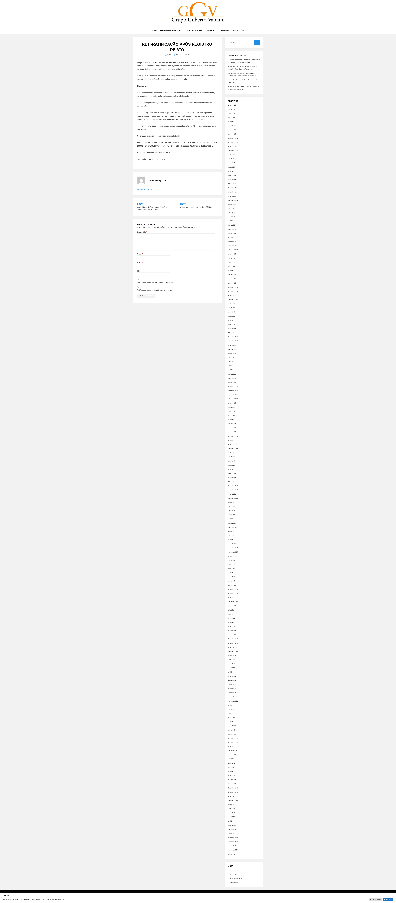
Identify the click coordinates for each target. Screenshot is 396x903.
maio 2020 (231, 415)
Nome (140, 254)
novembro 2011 (233, 742)
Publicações (238, 30)
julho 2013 (231, 659)
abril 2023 (231, 270)
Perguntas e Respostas (170, 30)
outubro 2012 (232, 697)
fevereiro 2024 (232, 229)
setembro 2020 (233, 399)
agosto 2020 (232, 403)
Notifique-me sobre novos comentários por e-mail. (155, 282)
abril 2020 (231, 419)
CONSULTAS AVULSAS (193, 30)
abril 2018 (231, 519)
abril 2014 (231, 622)
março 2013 (232, 676)
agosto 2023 (232, 254)
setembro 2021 (233, 349)
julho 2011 (231, 759)
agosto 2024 (232, 204)
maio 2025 (231, 167)
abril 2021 (231, 370)
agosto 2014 (232, 606)
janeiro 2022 (232, 332)
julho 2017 (231, 535)
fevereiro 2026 (232, 130)
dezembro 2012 (233, 688)
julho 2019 (231, 457)
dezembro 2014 (233, 589)
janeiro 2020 (232, 432)
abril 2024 (231, 221)
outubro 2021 (232, 345)
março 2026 (232, 126)
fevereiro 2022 (232, 328)
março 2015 (232, 577)
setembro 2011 (233, 751)
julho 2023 (231, 258)
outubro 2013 (232, 647)
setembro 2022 (233, 299)
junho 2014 (231, 614)
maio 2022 (231, 316)
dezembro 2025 (233, 138)
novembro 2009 (233, 842)
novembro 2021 (233, 341)
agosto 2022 (232, 304)
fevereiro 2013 (232, 680)
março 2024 (232, 225)
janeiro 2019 (232, 481)
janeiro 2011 (232, 784)
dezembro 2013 (233, 639)
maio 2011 (231, 767)
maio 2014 (231, 618)
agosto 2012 (232, 705)
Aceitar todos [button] (388, 899)
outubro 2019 (232, 444)
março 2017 (232, 544)
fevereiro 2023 (232, 279)
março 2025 (232, 175)
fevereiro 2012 (232, 730)
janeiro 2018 (232, 531)
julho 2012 (231, 709)
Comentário (142, 232)
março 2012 (232, 726)
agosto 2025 (232, 155)
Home (154, 30)
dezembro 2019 (233, 436)
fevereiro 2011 (232, 779)
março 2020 (232, 424)
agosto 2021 (232, 353)
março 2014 (232, 626)
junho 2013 (231, 664)
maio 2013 (231, 668)
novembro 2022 (233, 291)
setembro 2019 (233, 448)
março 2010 (232, 825)
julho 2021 (231, 357)
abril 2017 (231, 539)
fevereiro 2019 (232, 477)
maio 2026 (231, 117)
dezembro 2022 (233, 287)
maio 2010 (231, 817)
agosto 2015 (232, 556)
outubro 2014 (232, 597)
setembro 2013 (233, 651)
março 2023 (232, 274)
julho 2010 (231, 808)
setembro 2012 (233, 701)
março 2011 (232, 775)
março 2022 (232, 324)
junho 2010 (231, 813)
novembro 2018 (233, 490)
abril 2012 (231, 722)
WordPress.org (233, 882)
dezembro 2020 (233, 386)
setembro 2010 (233, 800)
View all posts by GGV (145, 189)
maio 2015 (231, 568)
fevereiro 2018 (232, 527)
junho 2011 (231, 763)
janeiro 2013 (232, 684)
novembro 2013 (233, 643)
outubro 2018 (232, 494)
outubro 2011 (232, 746)
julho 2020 (231, 407)
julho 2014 (231, 610)
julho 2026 (231, 109)
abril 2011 (231, 771)
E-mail (140, 262)
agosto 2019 (232, 452)
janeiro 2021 (232, 382)
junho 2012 (231, 713)
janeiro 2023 (232, 283)
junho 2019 (231, 461)
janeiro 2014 (232, 635)
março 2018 (232, 523)
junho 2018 (231, 510)
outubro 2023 (232, 246)
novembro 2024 (233, 192)
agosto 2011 (232, 755)
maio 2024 (231, 217)
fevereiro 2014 (232, 630)
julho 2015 (231, 560)
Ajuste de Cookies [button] (375, 899)
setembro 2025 (233, 150)
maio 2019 (231, 465)
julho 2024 (231, 208)
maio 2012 (231, 717)
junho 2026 (231, 113)
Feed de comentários (235, 878)
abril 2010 (231, 821)
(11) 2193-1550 (224, 30)
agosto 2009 (232, 854)
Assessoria (210, 30)
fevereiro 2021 (232, 378)
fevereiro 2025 (232, 179)
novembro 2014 (233, 593)
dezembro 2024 (233, 188)
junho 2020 (231, 411)
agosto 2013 (232, 655)
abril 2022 (231, 320)
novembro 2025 (233, 142)
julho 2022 (231, 308)
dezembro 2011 (233, 738)
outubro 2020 (232, 395)
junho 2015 (231, 564)
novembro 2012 (233, 693)
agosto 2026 (232, 105)
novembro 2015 (233, 548)
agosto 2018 (232, 502)
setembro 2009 (233, 850)
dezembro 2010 (233, 788)
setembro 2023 (233, 250)
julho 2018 (231, 506)
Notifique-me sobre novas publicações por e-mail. (155, 290)
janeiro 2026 (232, 134)
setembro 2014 (233, 601)
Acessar (230, 870)
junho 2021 (231, 361)
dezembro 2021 (233, 337)
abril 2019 (231, 469)
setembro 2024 (233, 200)
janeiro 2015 (232, 585)
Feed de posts (232, 874)
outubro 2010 (232, 796)
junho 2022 (231, 312)
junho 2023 (231, 262)
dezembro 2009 (233, 837)
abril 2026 (231, 121)
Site (138, 271)
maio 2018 (231, 515)
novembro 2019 (233, 440)
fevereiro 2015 (232, 581)
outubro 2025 (232, 146)
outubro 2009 (232, 846)
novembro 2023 (233, 241)
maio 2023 (231, 266)
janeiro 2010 (232, 833)
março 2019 (232, 473)
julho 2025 (231, 159)
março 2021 (232, 374)
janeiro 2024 (232, 233)
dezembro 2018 (233, 486)
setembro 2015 (233, 552)
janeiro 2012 (232, 734)
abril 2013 (231, 672)
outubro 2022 (232, 295)
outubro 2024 (232, 196)
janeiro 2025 (232, 183)
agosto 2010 (232, 804)
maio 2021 (231, 366)
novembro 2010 (233, 792)
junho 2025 (231, 163)
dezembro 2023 (233, 237)
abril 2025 (231, 171)
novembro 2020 (233, 390)
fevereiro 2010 (232, 829)
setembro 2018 (233, 498)
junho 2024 (231, 212)
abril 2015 (231, 573)
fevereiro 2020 (232, 428)
